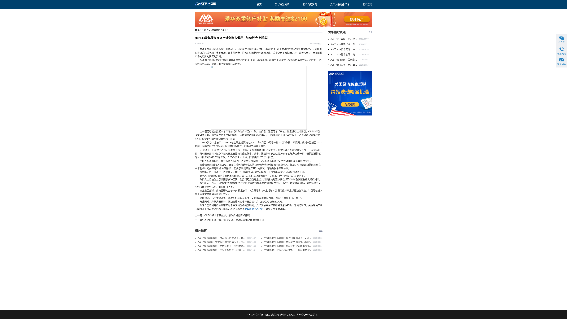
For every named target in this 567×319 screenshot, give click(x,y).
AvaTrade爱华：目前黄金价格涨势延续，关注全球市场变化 (344, 64)
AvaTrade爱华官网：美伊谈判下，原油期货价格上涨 (222, 246)
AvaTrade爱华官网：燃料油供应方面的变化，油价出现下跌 (288, 246)
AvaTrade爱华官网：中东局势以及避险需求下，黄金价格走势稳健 (344, 49)
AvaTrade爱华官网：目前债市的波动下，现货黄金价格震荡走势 (222, 238)
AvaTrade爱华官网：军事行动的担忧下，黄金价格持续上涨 (344, 44)
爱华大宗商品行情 (212, 29)
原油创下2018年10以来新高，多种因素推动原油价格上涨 (234, 220)
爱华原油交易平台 (254, 209)
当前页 (225, 29)
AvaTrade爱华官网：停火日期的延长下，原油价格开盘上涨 (288, 238)
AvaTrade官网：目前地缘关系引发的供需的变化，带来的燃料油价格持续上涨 (344, 39)
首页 (199, 29)
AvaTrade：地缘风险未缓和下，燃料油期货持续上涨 (288, 250)
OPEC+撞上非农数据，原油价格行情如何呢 (227, 215)
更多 (320, 230)
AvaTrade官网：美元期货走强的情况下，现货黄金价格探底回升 (344, 59)
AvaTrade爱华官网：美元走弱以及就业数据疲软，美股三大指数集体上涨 (344, 54)
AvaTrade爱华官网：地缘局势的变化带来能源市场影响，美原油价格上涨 (288, 242)
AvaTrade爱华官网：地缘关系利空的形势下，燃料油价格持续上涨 (222, 250)
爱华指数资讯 (337, 32)
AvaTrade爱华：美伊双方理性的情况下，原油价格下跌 (222, 242)
